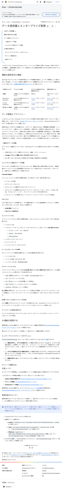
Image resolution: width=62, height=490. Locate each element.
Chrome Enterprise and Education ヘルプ (31, 385)
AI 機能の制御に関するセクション (23, 84)
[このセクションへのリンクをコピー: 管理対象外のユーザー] (19, 395)
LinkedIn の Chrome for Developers (51, 473)
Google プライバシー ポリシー (29, 121)
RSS (43, 475)
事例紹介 (24, 470)
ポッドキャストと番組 (27, 475)
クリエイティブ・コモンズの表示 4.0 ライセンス (36, 453)
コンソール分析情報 (36, 388)
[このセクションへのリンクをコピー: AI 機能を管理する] (19, 321)
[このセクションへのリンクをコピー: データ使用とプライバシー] (26, 114)
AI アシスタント (26, 22)
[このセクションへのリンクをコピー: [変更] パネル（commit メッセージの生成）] (29, 300)
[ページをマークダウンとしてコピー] (52, 26)
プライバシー (11, 482)
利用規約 (4, 482)
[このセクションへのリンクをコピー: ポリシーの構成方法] (18, 365)
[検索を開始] (37, 2)
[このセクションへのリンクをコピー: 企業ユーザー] (13, 369)
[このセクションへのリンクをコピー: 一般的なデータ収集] (18, 143)
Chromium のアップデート (29, 468)
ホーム (3, 22)
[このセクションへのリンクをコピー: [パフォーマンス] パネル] (17, 267)
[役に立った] (56, 22)
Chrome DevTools (15, 7)
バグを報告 (5, 468)
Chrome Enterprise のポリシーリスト (26, 382)
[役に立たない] (59, 22)
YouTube (44, 470)
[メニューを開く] (2, 2)
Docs (4, 7)
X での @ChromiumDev (48, 468)
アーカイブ (25, 473)
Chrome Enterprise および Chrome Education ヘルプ (36, 379)
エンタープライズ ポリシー (24, 390)
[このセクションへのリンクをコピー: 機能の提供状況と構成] (23, 75)
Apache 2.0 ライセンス (18, 455)
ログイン (57, 2)
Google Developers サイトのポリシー (50, 455)
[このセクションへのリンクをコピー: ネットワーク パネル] (15, 216)
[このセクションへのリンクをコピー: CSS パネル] (10, 199)
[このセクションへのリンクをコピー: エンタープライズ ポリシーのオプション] (32, 336)
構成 (47, 339)
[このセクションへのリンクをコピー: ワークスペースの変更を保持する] (22, 310)
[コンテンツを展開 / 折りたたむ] (16, 32)
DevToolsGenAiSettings (9, 390)
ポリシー (33, 98)
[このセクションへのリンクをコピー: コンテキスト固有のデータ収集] (26, 163)
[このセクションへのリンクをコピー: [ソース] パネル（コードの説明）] (22, 250)
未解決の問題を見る (7, 470)
